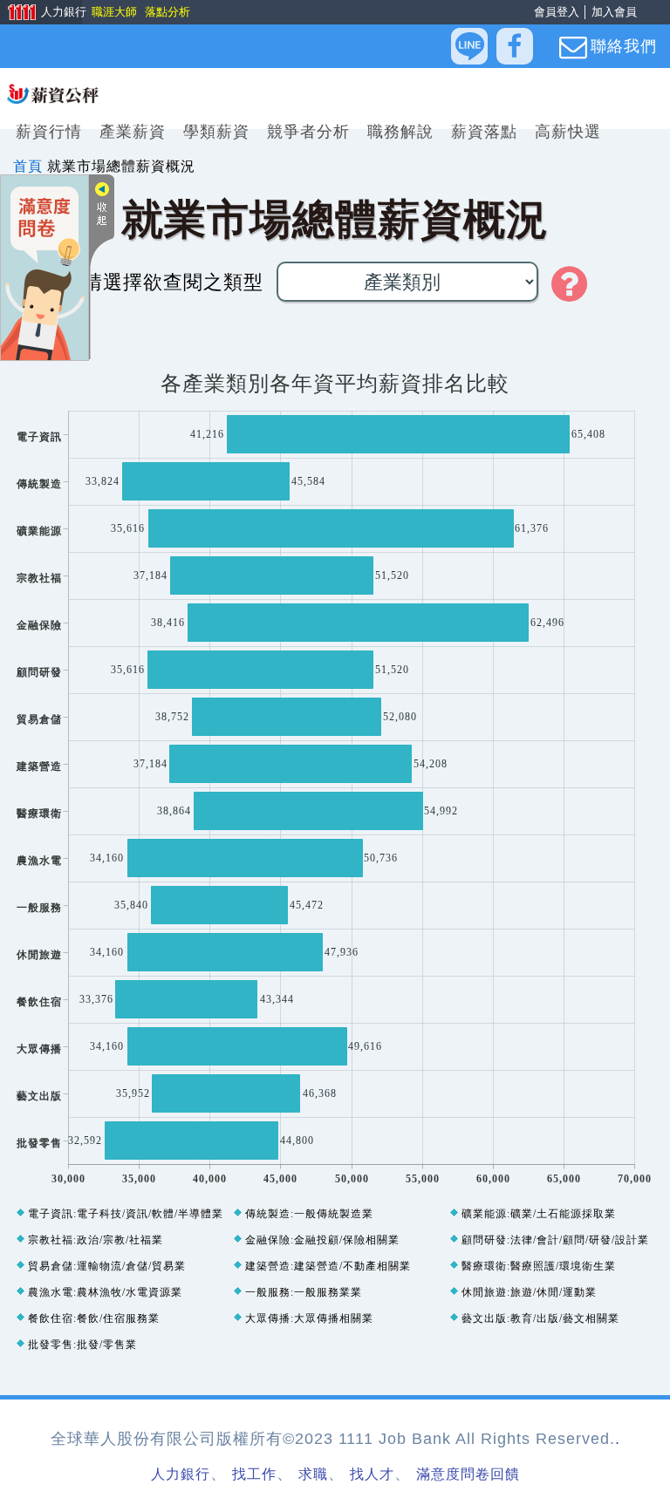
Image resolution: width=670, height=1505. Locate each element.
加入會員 (614, 11)
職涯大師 (113, 11)
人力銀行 (41, 13)
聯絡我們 (624, 46)
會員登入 (556, 11)
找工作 (254, 1474)
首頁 (28, 166)
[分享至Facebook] (514, 46)
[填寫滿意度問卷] (44, 266)
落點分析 (166, 11)
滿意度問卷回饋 (468, 1474)
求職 (313, 1474)
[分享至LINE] (469, 46)
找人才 (372, 1474)
